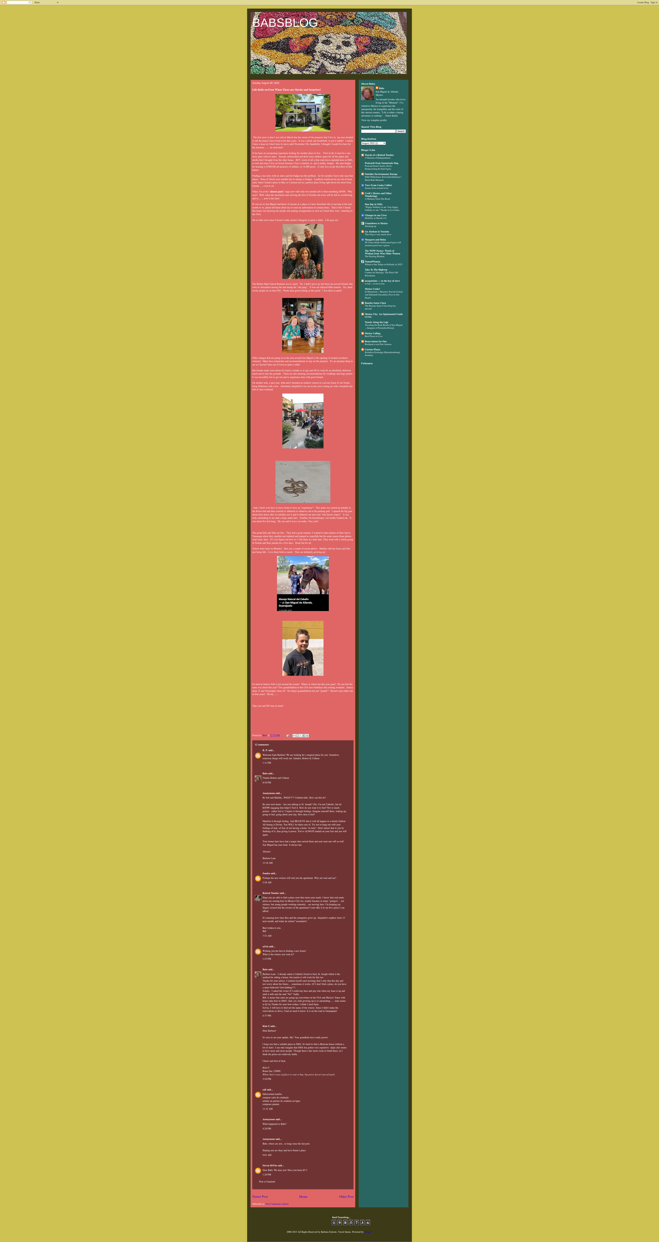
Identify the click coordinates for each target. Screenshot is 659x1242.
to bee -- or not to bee (375, 283)
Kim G (266, 1026)
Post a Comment (267, 1181)
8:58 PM (267, 782)
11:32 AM (268, 1108)
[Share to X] (300, 735)
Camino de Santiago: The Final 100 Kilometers (381, 274)
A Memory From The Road (377, 198)
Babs (265, 773)
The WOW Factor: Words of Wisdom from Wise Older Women (382, 252)
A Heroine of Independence (378, 157)
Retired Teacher (271, 893)
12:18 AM (268, 862)
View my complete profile (374, 120)
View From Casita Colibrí (378, 185)
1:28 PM (267, 1174)
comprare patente (271, 1104)
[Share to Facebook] (304, 735)
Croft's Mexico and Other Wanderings (378, 194)
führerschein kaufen (272, 1094)
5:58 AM (267, 882)
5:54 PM (267, 1078)
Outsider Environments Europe (381, 174)
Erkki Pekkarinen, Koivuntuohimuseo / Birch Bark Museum (383, 178)
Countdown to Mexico (376, 223)
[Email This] (294, 735)
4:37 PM (267, 1015)
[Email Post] (287, 735)
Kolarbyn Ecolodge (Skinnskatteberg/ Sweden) (382, 354)
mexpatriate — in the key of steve (382, 281)
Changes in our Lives (376, 215)
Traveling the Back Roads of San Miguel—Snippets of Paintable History (384, 326)
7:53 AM (267, 935)
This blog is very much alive (378, 234)
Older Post (346, 1196)
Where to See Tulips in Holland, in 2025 (383, 264)
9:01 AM (267, 1155)
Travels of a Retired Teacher (379, 155)
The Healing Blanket (374, 256)
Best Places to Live (374, 336)
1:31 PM (267, 762)
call (264, 1089)
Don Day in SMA (374, 204)
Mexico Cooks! (372, 289)
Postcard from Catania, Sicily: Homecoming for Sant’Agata (378, 167)
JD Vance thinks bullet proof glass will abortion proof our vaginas (383, 244)
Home (303, 1196)
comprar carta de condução (276, 1097)
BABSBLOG (285, 22)
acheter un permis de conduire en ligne (281, 1100)
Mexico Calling (372, 333)
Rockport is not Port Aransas (378, 344)
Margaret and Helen (375, 239)
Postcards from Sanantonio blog (381, 163)
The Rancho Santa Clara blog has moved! (380, 307)
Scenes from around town (376, 187)
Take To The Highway (376, 269)
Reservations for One (376, 341)
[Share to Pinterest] (307, 735)
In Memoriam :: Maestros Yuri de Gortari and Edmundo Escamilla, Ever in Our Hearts (384, 294)
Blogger (368, 1231)
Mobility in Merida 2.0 (375, 218)
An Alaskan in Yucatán (377, 231)
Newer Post (260, 1196)
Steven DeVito (270, 1165)
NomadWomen (372, 261)
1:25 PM (267, 958)
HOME (368, 316)
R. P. (265, 750)
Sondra (266, 873)
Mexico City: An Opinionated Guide (384, 314)
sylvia (265, 946)
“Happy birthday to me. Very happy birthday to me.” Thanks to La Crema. (382, 208)
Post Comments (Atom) (277, 1203)
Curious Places (372, 349)
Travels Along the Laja (376, 322)
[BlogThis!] (297, 735)
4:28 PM (267, 1128)
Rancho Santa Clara (375, 303)
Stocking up (370, 226)
